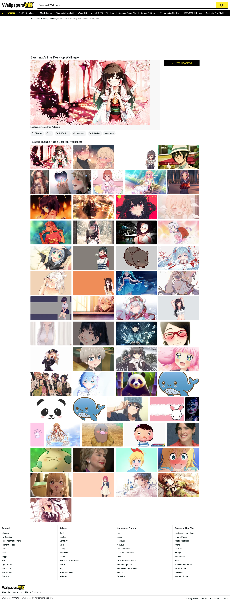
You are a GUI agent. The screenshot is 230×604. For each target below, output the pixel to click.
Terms (204, 598)
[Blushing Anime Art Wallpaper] (93, 333)
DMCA (225, 598)
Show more (109, 133)
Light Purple (7, 564)
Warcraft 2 (82, 13)
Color (62, 545)
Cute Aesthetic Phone (126, 560)
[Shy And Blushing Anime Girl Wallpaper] (93, 232)
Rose (177, 560)
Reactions (64, 553)
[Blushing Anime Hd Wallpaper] (50, 510)
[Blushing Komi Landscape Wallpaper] (50, 308)
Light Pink (64, 541)
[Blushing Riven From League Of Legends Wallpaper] (50, 283)
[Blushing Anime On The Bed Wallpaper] (50, 258)
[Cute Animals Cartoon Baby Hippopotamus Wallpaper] (136, 258)
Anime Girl (80, 133)
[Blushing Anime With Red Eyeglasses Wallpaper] (93, 258)
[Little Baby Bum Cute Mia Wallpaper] (144, 434)
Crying (62, 549)
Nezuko (63, 564)
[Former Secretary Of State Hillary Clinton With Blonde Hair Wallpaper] (93, 460)
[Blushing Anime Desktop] (50, 157)
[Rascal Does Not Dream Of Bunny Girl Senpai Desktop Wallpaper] (127, 409)
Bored (119, 537)
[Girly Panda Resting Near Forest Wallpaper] (136, 384)
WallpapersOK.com (38, 19)
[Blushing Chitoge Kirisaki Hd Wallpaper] (178, 460)
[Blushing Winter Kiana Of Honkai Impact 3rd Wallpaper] (136, 308)
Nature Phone (180, 568)
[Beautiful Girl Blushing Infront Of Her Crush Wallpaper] (50, 485)
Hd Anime (96, 133)
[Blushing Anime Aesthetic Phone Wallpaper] (178, 207)
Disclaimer (214, 598)
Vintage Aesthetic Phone (128, 568)
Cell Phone (179, 572)
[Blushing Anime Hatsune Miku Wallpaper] (178, 258)
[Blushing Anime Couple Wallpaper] (93, 157)
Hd (50, 133)
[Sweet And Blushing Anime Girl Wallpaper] (145, 182)
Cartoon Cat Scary (148, 13)
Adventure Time (66, 572)
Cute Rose (179, 549)
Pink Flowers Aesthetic (69, 560)
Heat (119, 533)
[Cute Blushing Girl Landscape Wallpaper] (136, 485)
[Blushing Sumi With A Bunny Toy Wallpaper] (108, 182)
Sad (3, 560)
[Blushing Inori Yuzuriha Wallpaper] (93, 308)
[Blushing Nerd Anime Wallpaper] (93, 283)
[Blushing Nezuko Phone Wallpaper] (39, 182)
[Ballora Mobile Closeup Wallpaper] (192, 409)
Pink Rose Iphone (124, 564)
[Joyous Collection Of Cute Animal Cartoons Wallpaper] (50, 409)
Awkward (63, 576)
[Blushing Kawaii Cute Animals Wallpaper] (178, 384)
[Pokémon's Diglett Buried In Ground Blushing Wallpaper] (102, 434)
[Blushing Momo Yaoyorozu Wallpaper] (136, 232)
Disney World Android (65, 13)
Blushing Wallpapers (58, 19)
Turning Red (7, 572)
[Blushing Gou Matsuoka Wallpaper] (93, 485)
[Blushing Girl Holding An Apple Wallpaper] (70, 182)
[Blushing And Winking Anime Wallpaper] (178, 485)
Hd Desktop (64, 133)
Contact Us (17, 592)
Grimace (5, 576)
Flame (62, 557)
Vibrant (120, 572)
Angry (62, 568)
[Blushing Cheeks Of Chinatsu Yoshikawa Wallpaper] (178, 359)
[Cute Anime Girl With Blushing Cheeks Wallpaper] (93, 207)
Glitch (62, 533)
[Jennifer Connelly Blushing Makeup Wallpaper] (183, 434)
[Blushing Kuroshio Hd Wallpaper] (183, 182)
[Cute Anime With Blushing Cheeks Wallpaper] (50, 333)
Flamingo (121, 541)
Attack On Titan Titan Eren (102, 13)
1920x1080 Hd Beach (193, 13)
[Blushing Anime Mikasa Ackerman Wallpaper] (178, 157)
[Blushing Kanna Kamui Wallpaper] (178, 232)
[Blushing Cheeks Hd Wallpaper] (178, 333)
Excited (63, 537)
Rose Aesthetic (123, 549)
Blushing (38, 133)
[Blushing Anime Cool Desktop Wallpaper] (136, 333)
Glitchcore (6, 568)
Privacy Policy (192, 598)
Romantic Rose (8, 545)
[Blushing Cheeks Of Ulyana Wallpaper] (50, 232)
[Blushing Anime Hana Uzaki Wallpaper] (93, 359)
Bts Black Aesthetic (183, 564)
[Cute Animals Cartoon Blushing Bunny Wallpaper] (167, 409)
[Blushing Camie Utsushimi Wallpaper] (50, 359)
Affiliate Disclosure (33, 592)
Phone (177, 545)
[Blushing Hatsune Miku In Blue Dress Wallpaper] (136, 283)
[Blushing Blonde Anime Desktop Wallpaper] (136, 460)
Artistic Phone (181, 537)
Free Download (183, 63)
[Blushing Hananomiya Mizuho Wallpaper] (136, 359)
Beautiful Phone (181, 576)
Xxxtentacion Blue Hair (170, 13)
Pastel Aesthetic (182, 541)
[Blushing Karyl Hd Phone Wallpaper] (178, 283)
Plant (119, 557)
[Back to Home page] (19, 5)
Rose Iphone (180, 557)
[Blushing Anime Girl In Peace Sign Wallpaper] (136, 157)
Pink (4, 549)
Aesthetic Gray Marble (215, 13)
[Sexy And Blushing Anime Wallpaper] (178, 308)
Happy (4, 557)
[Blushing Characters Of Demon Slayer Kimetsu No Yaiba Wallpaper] (50, 384)
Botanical (121, 576)
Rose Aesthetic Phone (11, 541)
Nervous (120, 545)
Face (4, 553)
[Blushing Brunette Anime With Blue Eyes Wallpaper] (50, 207)
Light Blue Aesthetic (125, 553)
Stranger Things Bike (127, 13)
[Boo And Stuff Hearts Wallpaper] (37, 434)
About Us (6, 592)
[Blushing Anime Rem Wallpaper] (93, 384)
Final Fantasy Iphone (27, 13)
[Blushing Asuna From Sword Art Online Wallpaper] (63, 434)
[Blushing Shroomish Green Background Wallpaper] (50, 460)
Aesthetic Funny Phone (184, 533)
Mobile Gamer (46, 13)
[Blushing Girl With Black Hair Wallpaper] (136, 207)
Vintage (178, 553)
